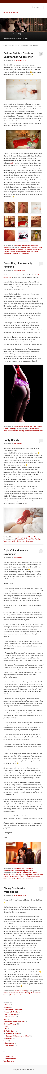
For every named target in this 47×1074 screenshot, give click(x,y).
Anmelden (7, 1054)
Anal (30, 429)
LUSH (12, 163)
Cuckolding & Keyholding (23, 245)
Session (12, 252)
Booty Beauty (11, 440)
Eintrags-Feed (8, 1056)
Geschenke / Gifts (37, 247)
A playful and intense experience (16, 552)
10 (41, 54)
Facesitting (35, 429)
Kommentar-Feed (10, 1058)
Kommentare (24, 254)
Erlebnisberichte (9, 871)
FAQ (5, 1019)
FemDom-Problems (13, 1033)
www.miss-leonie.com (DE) (12, 34)
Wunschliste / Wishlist (11, 254)
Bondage (18, 869)
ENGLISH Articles (36, 426)
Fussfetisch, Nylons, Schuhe (24, 871)
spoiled (23, 252)
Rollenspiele (8, 1038)
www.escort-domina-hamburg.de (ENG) (16, 38)
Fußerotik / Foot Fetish (11, 875)
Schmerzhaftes (9, 1043)
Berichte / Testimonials (23, 873)
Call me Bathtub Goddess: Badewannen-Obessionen (19, 54)
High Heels (7, 249)
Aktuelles (7, 1005)
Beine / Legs (26, 247)
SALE (6, 1041)
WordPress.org (9, 1061)
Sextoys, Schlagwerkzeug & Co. (17, 1036)
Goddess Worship (9, 429)
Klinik (6, 1026)
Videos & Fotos (32, 537)
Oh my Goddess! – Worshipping (14, 889)
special (18, 252)
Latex (13, 249)
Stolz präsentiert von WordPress (23, 1070)
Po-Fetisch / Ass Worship (24, 249)
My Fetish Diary (9, 1031)
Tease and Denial (32, 252)
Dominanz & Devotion (22, 426)
